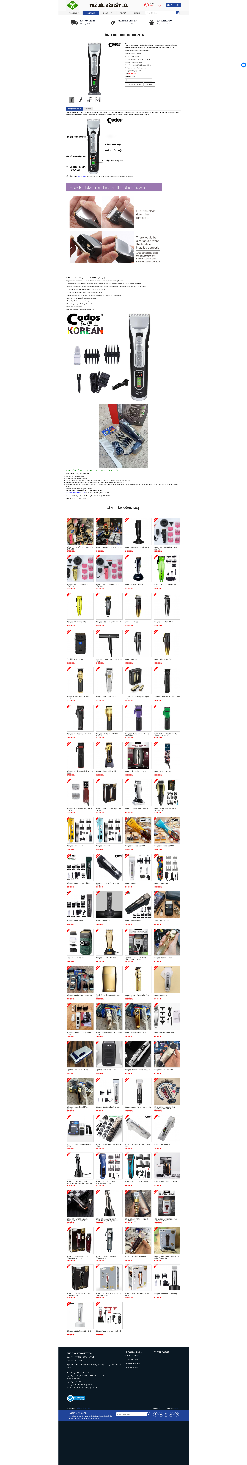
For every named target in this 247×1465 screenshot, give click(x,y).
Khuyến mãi (108, 13)
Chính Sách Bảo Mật (131, 1367)
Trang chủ (74, 13)
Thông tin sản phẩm (74, 109)
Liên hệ (137, 13)
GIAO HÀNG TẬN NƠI (132, 1356)
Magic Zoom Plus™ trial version (75, 43)
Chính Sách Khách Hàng (132, 1363)
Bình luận (88, 109)
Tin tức (123, 13)
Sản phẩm (90, 13)
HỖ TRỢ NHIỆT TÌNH (131, 1359)
